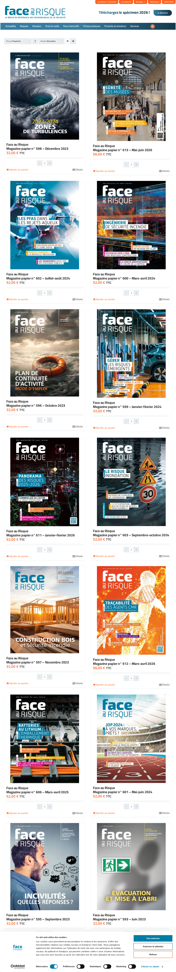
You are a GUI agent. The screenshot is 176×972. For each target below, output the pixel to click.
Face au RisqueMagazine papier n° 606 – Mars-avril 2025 (37, 790)
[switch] (81, 966)
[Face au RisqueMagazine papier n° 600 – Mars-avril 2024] (131, 225)
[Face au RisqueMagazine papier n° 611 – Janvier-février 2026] (44, 482)
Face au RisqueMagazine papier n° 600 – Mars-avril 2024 (124, 276)
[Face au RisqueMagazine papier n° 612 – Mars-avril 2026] (131, 610)
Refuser (153, 954)
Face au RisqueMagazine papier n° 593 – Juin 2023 (119, 917)
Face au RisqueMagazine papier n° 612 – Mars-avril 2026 (124, 661)
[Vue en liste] (73, 41)
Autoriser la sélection (153, 946)
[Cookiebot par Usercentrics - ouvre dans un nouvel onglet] (18, 967)
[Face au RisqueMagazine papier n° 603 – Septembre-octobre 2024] (131, 482)
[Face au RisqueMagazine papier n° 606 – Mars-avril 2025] (44, 739)
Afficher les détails (150, 966)
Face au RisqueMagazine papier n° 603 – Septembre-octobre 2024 (131, 533)
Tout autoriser (153, 938)
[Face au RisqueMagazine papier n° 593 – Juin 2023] (131, 866)
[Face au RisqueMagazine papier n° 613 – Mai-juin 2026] (131, 96)
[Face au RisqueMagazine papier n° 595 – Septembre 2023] (44, 866)
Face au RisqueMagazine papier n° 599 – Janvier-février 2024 (127, 404)
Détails (79, 169)
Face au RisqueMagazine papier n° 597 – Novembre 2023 (37, 660)
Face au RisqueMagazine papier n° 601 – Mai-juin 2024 (122, 789)
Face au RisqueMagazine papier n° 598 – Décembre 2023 (37, 146)
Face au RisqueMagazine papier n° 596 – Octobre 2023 (35, 403)
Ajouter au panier (18, 169)
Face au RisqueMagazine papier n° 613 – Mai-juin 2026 (122, 147)
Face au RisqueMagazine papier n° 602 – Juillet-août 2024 (38, 276)
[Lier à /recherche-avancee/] (153, 26)
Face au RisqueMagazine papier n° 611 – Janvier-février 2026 (40, 533)
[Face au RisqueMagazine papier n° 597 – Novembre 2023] (44, 609)
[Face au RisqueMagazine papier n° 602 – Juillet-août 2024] (44, 225)
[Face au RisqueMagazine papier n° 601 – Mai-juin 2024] (131, 739)
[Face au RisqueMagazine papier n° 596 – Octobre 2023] (44, 353)
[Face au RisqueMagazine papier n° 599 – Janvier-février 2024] (131, 353)
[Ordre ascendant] (35, 41)
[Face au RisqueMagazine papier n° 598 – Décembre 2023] (44, 96)
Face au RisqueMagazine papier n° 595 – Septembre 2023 (38, 917)
